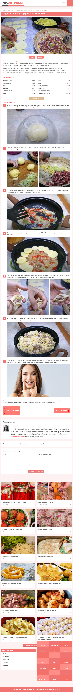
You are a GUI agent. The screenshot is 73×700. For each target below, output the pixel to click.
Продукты (5, 665)
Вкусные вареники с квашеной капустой (14, 637)
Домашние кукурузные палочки (12, 583)
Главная (4, 10)
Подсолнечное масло (44, 90)
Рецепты (10, 10)
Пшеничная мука (7, 80)
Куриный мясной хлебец (45, 556)
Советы (4, 669)
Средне (41, 52)
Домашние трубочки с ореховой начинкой (51, 637)
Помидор (5, 88)
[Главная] (12, 3)
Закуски (5, 504)
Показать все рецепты (31, 645)
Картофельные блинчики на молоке (49, 583)
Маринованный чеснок (45, 529)
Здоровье (5, 656)
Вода (39, 83)
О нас (27, 697)
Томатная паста (7, 90)
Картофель (41, 88)
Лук (4, 85)
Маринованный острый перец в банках (14, 502)
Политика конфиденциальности (39, 697)
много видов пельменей (18, 61)
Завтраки (42, 586)
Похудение (5, 662)
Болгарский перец (43, 85)
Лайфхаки (5, 659)
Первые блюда (7, 613)
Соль (4, 93)
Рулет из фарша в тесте (45, 502)
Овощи (40, 57)
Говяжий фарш (7, 83)
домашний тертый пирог (17, 436)
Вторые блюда (19, 10)
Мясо (32, 57)
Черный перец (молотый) (45, 93)
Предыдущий (12, 410)
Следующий (61, 410)
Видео (4, 653)
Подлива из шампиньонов (10, 556)
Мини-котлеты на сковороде (47, 610)
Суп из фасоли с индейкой (10, 610)
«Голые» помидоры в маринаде (12, 529)
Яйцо (39, 80)
